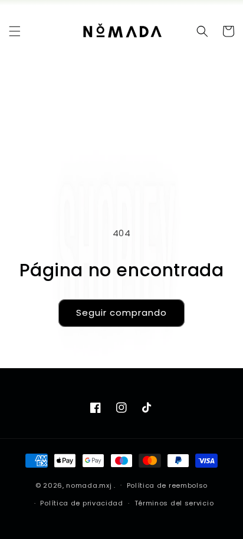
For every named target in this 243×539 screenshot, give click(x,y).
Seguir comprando (121, 312)
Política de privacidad (81, 503)
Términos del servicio (174, 503)
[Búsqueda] (202, 31)
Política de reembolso (167, 485)
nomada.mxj (88, 485)
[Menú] (15, 31)
